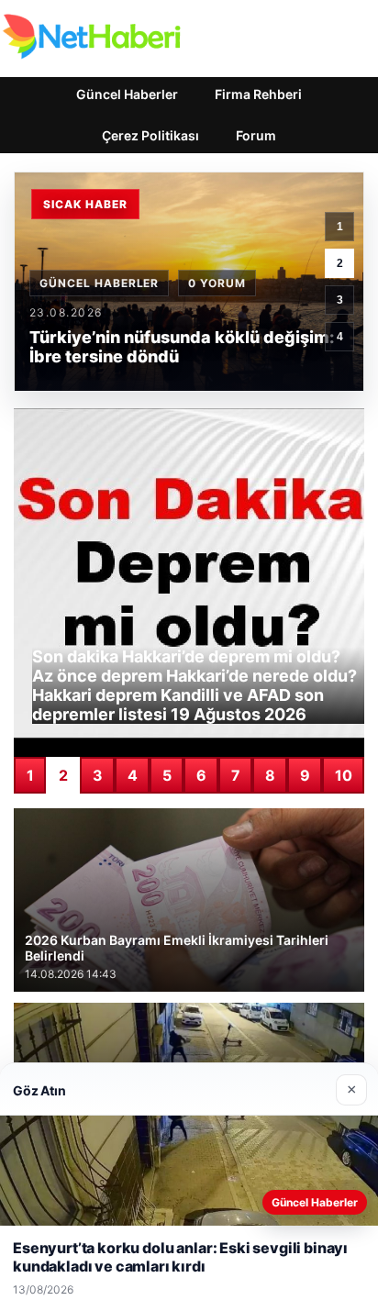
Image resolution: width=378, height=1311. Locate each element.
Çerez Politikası (150, 135)
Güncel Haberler (127, 94)
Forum (256, 135)
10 (343, 775)
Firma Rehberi (258, 94)
